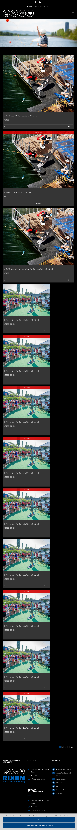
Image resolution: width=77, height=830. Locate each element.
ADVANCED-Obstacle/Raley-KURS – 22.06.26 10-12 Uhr (29, 269)
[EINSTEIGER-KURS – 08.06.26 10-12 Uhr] (26, 555)
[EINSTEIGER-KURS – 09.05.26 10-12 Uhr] (26, 657)
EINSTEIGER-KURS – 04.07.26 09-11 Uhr (22, 473)
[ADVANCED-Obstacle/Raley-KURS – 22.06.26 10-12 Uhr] (38, 236)
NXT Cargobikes (60, 790)
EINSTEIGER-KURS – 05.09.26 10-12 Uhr (22, 524)
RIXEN (57, 786)
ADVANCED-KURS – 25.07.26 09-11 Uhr (21, 192)
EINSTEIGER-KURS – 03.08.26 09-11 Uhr (22, 422)
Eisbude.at (59, 793)
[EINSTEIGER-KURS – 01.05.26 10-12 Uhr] (26, 300)
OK (38, 820)
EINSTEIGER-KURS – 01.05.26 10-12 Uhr (22, 320)
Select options (9, 331)
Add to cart (8, 127)
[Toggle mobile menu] (73, 12)
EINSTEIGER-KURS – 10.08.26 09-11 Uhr (22, 727)
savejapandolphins (61, 779)
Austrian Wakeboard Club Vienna (63, 774)
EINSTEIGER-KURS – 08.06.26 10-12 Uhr (22, 575)
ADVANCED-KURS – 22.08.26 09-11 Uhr (21, 115)
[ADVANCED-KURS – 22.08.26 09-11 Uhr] (38, 83)
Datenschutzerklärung (39, 825)
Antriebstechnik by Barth (63, 769)
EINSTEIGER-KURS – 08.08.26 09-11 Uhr (22, 626)
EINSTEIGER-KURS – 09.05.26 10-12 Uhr (22, 677)
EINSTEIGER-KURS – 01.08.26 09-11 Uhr (22, 371)
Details (71, 127)
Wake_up (59, 783)
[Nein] (75, 822)
